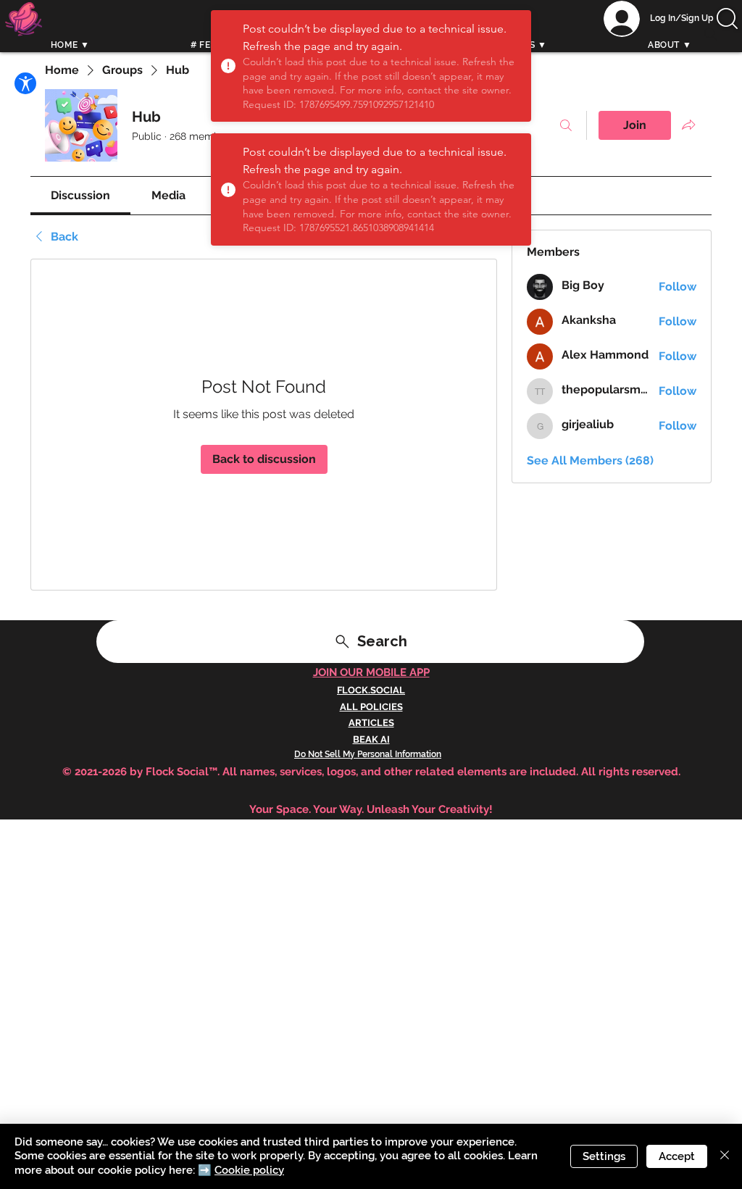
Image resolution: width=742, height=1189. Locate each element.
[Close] (724, 1156)
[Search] (711, 34)
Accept (677, 1156)
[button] (727, 18)
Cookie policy (249, 1170)
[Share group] (688, 124)
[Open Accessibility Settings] (25, 83)
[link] (80, 195)
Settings (604, 1156)
